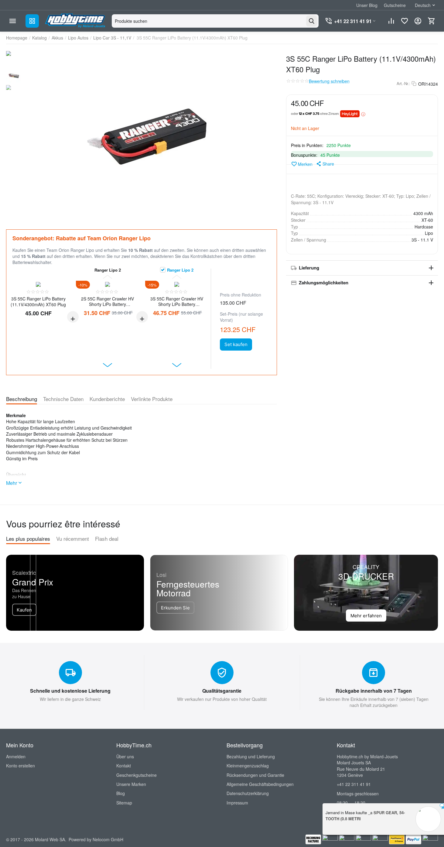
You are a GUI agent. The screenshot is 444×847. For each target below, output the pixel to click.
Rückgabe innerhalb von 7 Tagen (374, 690)
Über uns (125, 756)
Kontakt (123, 766)
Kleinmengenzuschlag (248, 766)
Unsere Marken (131, 784)
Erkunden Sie (175, 608)
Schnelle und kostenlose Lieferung (70, 690)
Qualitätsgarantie (221, 690)
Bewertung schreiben (329, 81)
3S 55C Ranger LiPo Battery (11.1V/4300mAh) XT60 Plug (38, 301)
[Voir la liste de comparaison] (391, 21)
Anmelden (16, 756)
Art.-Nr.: (403, 83)
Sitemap (124, 803)
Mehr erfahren (366, 616)
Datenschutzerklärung (248, 793)
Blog (120, 793)
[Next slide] (107, 365)
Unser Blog (366, 5)
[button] (325, 164)
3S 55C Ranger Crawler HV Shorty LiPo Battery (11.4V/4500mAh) (176, 301)
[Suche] (311, 20)
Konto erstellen (20, 766)
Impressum (237, 803)
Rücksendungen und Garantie (255, 775)
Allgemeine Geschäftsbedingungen (260, 784)
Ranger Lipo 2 (180, 270)
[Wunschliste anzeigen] (404, 21)
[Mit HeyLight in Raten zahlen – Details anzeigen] (363, 114)
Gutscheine (395, 5)
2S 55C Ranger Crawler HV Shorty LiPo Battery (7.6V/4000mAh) (107, 301)
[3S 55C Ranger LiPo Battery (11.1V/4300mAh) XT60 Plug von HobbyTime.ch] (150, 133)
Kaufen (24, 610)
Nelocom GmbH (108, 839)
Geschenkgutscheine (136, 775)
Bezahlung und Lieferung (251, 756)
